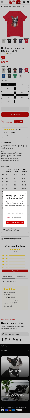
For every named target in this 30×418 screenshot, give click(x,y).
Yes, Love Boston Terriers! (15, 222)
